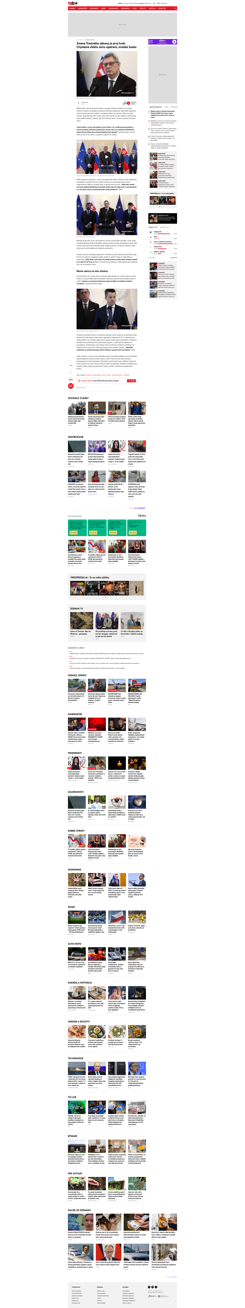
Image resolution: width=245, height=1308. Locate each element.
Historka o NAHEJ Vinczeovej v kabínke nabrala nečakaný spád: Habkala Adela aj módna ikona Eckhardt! (136, 776)
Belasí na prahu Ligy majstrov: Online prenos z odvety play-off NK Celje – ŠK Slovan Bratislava (77, 929)
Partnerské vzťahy (163, 215)
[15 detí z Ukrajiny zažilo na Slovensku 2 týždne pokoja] (132, 620)
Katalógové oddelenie (128, 1298)
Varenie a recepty (79, 1021)
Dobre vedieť (71, 565)
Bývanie (72, 1136)
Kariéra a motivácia (80, 982)
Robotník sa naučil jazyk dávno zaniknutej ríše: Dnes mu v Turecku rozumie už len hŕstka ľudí (76, 814)
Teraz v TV (152, 227)
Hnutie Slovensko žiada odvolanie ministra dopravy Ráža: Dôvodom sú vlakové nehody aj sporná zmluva (96, 421)
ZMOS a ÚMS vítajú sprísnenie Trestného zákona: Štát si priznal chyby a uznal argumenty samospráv (136, 421)
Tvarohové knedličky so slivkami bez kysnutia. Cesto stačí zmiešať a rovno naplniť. (96, 1043)
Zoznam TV (76, 608)
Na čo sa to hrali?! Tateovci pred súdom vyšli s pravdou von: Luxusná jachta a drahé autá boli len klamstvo (104, 663)
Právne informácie (76, 1291)
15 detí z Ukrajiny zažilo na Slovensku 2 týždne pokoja (132, 632)
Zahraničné (82, 8)
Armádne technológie (73, 1087)
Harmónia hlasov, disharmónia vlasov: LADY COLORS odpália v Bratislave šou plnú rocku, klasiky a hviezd (137, 559)
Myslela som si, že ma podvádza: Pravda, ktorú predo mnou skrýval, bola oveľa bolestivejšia (167, 218)
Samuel (141, 3)
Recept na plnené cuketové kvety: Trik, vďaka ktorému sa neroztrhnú (135, 1043)
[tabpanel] (162, 129)
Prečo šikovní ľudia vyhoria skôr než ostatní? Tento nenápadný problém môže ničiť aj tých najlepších (116, 1005)
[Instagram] (152, 1287)
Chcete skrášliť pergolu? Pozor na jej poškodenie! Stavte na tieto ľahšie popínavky (116, 1195)
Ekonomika (125, 8)
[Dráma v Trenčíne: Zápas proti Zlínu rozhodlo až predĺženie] (137, 917)
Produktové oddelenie (128, 1293)
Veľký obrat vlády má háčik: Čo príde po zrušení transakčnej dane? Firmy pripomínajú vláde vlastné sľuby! (117, 892)
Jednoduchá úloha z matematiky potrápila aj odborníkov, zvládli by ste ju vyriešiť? (116, 813)
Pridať (132, 381)
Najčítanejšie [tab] (156, 107)
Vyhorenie (110, 1012)
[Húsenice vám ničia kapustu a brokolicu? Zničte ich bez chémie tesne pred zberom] (137, 1183)
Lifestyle (152, 8)
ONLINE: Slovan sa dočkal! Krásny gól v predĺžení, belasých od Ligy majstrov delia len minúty (76, 1120)
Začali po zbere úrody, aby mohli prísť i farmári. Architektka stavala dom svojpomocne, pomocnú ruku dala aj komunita (117, 1159)
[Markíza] (150, 232)
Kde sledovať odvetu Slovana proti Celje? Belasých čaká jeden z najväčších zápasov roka (96, 929)
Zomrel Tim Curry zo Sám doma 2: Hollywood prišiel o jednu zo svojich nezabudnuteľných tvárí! (116, 775)
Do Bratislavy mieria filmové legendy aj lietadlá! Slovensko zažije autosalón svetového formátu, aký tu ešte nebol (77, 559)
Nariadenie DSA (76, 1303)
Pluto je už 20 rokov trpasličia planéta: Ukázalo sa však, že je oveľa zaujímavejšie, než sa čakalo (136, 814)
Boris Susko (106, 375)
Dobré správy (76, 830)
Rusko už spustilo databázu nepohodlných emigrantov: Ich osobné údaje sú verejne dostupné (136, 737)
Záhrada (70, 1200)
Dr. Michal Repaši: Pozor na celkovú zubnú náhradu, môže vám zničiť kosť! (97, 813)
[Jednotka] (150, 242)
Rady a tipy (111, 1046)
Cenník (99, 1298)
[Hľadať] (175, 8)
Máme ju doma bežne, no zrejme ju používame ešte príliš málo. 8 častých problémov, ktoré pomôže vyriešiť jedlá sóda (137, 1159)
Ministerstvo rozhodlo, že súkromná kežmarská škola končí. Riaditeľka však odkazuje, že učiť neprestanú (137, 1120)
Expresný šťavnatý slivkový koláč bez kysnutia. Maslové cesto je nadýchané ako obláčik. (76, 1043)
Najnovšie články (76, 648)
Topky (88, 39)
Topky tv (142, 8)
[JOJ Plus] (150, 252)
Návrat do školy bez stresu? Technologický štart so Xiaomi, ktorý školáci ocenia (135, 852)
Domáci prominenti (72, 780)
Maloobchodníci (117, 375)
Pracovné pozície (75, 516)
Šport (103, 8)
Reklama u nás (101, 1291)
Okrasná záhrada (112, 1200)
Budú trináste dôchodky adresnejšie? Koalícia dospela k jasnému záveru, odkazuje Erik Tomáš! (136, 892)
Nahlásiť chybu (81, 387)
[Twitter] (156, 1287)
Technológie (75, 1058)
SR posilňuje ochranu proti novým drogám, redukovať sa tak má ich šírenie (106, 634)
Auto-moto (74, 943)
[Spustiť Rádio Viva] (162, 40)
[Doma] (150, 247)
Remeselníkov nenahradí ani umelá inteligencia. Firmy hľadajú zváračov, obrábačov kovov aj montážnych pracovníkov (136, 1005)
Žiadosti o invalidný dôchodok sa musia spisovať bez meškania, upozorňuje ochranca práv (77, 1004)
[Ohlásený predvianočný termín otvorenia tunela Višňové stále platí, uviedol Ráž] (77, 408)
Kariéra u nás (75, 1298)
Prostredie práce (92, 1010)
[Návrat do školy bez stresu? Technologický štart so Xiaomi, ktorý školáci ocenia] (137, 841)
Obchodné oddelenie (128, 1296)
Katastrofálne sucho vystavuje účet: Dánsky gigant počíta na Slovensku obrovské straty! (76, 892)
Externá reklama (101, 1293)
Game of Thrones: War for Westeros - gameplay (80, 632)
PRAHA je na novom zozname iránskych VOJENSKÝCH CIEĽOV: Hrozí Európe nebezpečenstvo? (100, 658)
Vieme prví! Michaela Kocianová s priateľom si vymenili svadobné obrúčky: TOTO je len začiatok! (96, 776)
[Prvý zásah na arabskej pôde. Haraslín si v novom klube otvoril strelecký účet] (97, 1107)
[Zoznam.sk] (153, 1297)
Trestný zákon (96, 375)
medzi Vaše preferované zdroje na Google (99, 381)
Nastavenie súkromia (77, 1296)
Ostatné (110, 934)
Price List (99, 1300)
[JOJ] (150, 237)
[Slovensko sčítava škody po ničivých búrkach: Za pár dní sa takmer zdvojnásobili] (77, 685)
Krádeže (126, 375)
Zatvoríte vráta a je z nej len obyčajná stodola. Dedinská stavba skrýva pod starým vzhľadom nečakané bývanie (76, 1159)
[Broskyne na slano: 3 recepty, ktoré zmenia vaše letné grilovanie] (117, 1031)
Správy (97, 638)
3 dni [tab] (166, 107)
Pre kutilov (75, 1173)
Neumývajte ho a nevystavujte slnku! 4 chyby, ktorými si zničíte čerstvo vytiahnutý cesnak (77, 1195)
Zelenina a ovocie (92, 1200)
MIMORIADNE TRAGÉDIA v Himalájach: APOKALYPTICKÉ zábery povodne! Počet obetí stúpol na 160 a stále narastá (167, 294)
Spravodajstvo (126, 1291)
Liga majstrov (71, 934)
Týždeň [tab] (173, 107)
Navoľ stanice (151, 257)
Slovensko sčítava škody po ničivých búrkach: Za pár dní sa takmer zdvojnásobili (76, 697)
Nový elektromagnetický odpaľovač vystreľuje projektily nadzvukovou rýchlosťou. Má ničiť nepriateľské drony (116, 1081)
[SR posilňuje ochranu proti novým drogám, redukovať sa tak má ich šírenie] (107, 620)
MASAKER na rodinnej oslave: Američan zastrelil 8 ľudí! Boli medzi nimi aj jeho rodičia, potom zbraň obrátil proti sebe (166, 285)
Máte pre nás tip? (126, 1303)
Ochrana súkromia (76, 1293)
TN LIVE (72, 1097)
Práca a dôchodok (72, 1010)
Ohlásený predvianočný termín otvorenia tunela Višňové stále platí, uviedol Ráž (76, 420)
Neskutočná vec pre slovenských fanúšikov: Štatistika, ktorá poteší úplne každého (116, 558)
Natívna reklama (101, 1303)
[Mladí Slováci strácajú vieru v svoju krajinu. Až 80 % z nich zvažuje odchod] (97, 879)
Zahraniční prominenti (113, 780)
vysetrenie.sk (91, 819)
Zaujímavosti (113, 8)
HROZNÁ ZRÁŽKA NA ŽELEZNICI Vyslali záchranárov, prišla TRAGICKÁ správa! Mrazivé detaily (135, 698)
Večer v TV (164, 227)
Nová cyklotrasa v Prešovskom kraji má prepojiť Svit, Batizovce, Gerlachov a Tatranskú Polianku (136, 966)
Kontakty (125, 1287)
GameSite (72, 636)
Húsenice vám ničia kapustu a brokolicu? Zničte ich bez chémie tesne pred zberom (135, 1195)
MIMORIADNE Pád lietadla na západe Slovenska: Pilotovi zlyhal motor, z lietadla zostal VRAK (117, 698)
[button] (128, 103)
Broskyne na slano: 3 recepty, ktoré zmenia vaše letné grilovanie (115, 1042)
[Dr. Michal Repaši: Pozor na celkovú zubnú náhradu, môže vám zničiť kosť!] (97, 802)
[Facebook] (149, 1287)
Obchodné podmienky (103, 1296)
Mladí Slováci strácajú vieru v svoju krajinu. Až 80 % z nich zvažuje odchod (96, 891)
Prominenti (94, 8)
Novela (88, 375)
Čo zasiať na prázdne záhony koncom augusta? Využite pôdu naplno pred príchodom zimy (97, 1195)
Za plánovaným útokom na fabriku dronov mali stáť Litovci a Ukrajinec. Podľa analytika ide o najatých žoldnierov (116, 1120)
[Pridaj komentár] (71, 366)
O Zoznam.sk (76, 1287)
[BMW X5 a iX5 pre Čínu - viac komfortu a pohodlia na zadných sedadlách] (77, 954)
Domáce (72, 8)
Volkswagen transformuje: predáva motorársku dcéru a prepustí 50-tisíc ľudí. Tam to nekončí (115, 966)
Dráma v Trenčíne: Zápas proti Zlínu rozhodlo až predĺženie (136, 928)
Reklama (100, 1287)
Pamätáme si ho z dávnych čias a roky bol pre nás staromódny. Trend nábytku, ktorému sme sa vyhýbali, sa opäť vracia (96, 1159)
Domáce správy (77, 675)
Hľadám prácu (131, 1012)
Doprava (130, 973)
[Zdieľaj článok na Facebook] (71, 372)
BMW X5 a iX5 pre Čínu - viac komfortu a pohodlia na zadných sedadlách (76, 964)
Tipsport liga (131, 932)
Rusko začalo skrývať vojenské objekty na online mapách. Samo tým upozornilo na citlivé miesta (97, 1081)
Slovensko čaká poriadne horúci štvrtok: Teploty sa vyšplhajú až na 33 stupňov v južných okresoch (96, 698)
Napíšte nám (75, 1300)
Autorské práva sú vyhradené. (155, 1292)
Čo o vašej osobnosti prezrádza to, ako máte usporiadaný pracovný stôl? (96, 1004)
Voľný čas (162, 8)
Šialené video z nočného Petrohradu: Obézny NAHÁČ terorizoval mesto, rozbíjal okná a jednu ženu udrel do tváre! (107, 653)
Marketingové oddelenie (128, 1300)
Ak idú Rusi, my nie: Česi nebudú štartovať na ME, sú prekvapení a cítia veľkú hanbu (116, 929)
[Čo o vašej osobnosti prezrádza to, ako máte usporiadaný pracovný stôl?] (97, 992)
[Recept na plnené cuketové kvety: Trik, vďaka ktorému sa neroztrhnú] (137, 1031)
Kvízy (135, 8)
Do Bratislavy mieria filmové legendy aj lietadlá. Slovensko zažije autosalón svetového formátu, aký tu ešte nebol (96, 966)
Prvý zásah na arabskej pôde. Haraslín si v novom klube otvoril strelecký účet (96, 1119)
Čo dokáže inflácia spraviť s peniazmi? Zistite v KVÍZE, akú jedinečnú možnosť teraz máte (96, 558)
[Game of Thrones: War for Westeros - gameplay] (81, 620)
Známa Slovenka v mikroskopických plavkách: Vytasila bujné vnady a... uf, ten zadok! (97, 668)
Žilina (129, 704)
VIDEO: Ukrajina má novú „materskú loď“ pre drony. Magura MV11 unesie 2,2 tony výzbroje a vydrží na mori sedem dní (76, 1081)
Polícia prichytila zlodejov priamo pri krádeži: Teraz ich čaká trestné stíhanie (117, 419)
